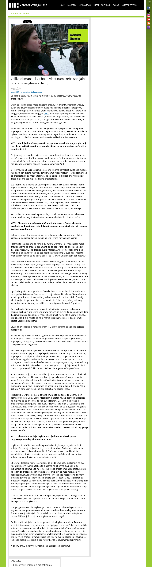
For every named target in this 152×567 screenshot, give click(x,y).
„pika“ (46, 113)
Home (62, 5)
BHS (149, 1)
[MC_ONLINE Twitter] (148, 12)
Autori (26, 13)
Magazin (72, 5)
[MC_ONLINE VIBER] (148, 27)
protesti (24, 92)
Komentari (16, 13)
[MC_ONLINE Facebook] (148, 8)
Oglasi (116, 5)
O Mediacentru (129, 5)
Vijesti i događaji (102, 5)
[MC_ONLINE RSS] (148, 23)
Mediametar (85, 5)
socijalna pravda (35, 92)
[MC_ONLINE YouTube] (148, 19)
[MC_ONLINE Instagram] (148, 16)
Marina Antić (16, 88)
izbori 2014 (15, 92)
